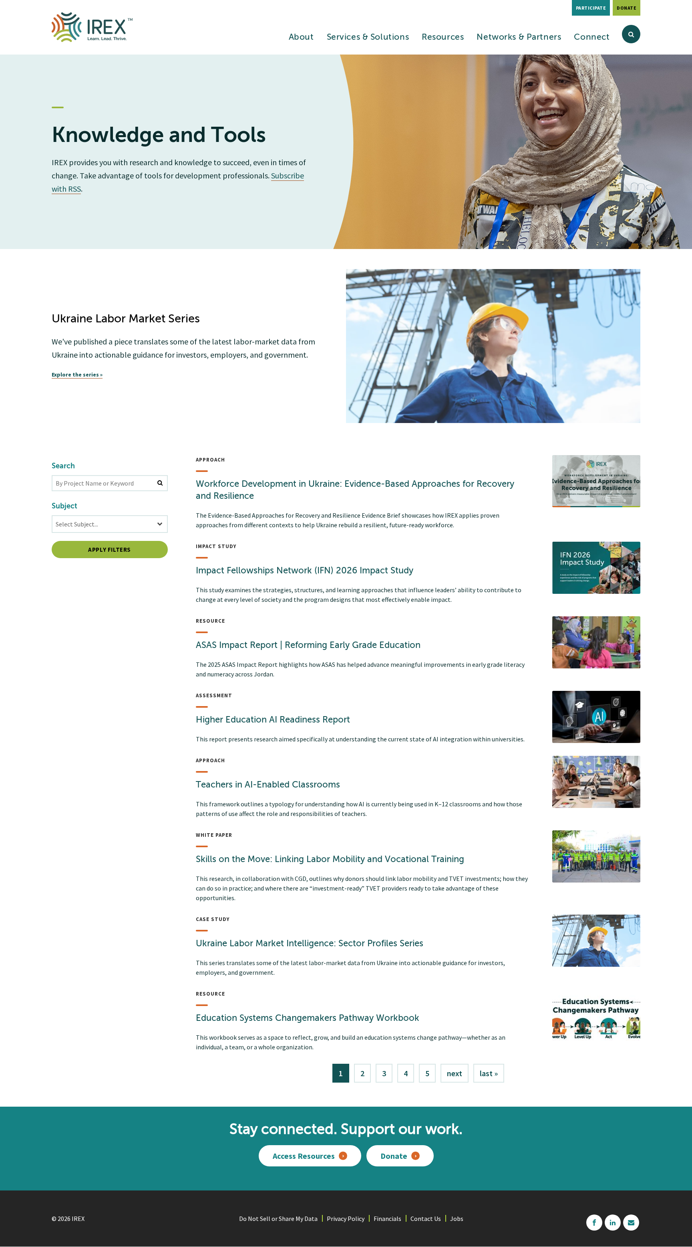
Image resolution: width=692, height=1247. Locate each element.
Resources (443, 37)
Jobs (456, 1219)
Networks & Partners (519, 37)
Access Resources (304, 1156)
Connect (592, 37)
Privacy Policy (345, 1219)
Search (63, 466)
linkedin (613, 1223)
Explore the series (75, 374)
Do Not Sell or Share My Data (278, 1219)
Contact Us (425, 1219)
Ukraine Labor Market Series (126, 319)
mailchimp (631, 1223)
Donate (626, 8)
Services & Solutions (368, 37)
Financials (387, 1219)
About (301, 37)
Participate (591, 8)
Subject (64, 506)
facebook (594, 1223)
